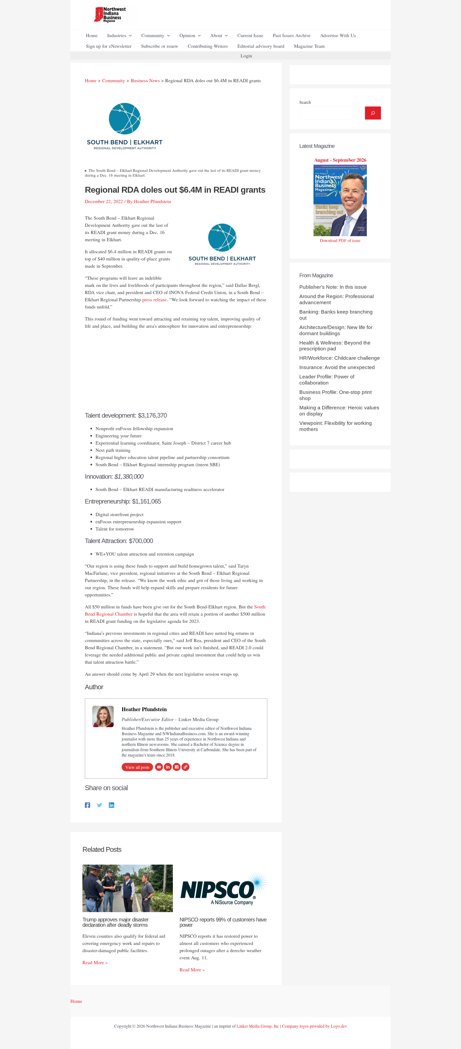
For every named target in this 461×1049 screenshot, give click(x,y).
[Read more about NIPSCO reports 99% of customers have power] (225, 887)
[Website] (185, 767)
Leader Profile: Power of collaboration (326, 380)
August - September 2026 (340, 159)
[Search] (373, 113)
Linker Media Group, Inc (258, 1026)
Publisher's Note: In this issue (333, 287)
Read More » (95, 962)
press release (154, 299)
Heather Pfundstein (144, 709)
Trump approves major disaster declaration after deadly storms (115, 922)
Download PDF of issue (340, 240)
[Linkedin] (111, 804)
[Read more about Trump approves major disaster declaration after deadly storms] (127, 887)
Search (305, 102)
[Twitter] (99, 804)
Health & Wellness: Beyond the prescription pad (335, 346)
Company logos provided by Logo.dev (314, 1026)
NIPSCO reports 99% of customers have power (223, 922)
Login (246, 55)
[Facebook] (177, 767)
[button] (129, 35)
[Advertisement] (176, 371)
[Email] (159, 767)
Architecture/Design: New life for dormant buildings (335, 330)
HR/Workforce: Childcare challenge (339, 358)
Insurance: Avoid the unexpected (337, 367)
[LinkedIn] (168, 767)
